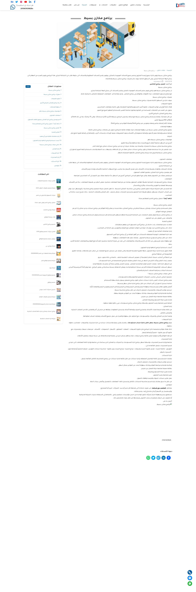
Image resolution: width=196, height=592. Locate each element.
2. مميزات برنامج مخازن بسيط (52, 94)
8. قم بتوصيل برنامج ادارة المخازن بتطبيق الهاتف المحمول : (44, 119)
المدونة (84, 5)
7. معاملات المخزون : (55, 115)
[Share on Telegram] (158, 458)
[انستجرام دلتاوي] (21, 2)
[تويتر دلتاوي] (16, 2)
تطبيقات (113, 5)
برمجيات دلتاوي (135, 5)
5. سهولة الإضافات (55, 107)
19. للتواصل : (57, 166)
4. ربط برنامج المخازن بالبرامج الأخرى (50, 103)
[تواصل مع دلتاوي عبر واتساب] (190, 583)
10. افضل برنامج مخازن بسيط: (52, 128)
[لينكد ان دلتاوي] (30, 2)
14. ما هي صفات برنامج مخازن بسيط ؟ (50, 145)
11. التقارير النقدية (56, 132)
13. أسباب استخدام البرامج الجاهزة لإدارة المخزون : (46, 140)
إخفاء (28, 86)
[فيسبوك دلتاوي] (34, 2)
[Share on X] (153, 458)
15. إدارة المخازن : (56, 149)
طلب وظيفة (67, 5)
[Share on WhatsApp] (148, 458)
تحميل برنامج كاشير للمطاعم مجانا (151, 199)
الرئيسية (146, 5)
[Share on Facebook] (169, 458)
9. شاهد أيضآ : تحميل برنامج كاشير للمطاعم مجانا (46, 124)
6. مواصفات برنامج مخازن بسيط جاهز (50, 111)
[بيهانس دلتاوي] (12, 2)
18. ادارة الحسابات (56, 161)
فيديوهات (92, 5)
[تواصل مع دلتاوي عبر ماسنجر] (190, 578)
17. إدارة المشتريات (56, 157)
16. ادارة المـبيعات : (56, 153)
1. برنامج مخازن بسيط (54, 90)
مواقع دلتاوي (123, 5)
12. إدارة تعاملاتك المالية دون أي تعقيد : (50, 136)
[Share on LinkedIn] (163, 458)
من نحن (76, 5)
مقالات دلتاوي (161, 70)
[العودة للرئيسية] (180, 5)
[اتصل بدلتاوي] (190, 572)
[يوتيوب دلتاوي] (25, 2)
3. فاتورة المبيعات (56, 99)
